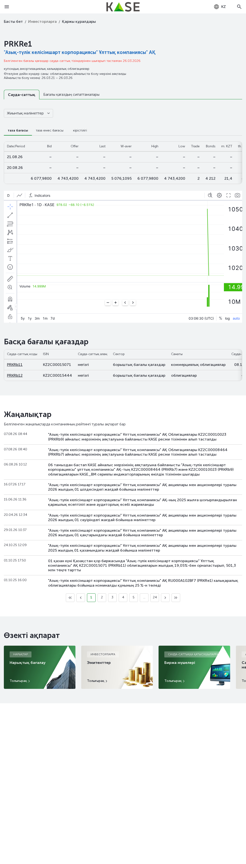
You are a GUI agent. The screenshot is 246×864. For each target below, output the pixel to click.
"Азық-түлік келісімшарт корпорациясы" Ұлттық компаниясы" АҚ (79, 52)
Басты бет (13, 21)
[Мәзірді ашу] (7, 7)
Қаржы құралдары (79, 21)
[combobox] (220, 7)
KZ (223, 6)
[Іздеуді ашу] (239, 7)
